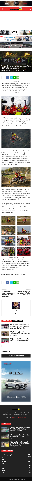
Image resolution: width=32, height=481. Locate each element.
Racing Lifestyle (15, 63)
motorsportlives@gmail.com (19, 417)
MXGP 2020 (17, 274)
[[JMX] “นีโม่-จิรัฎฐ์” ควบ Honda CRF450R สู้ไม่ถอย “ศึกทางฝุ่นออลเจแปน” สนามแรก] (5, 333)
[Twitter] (11, 77)
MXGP (11, 63)
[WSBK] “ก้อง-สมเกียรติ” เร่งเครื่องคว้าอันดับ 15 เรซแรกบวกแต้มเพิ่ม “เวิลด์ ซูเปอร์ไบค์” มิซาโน (19, 326)
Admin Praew (5, 70)
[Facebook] (7, 77)
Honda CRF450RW (9, 274)
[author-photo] (16, 308)
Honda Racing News (9, 49)
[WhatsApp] (17, 77)
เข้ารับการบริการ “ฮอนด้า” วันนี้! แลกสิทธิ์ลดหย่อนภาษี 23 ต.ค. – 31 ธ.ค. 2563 (8, 294)
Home (2, 49)
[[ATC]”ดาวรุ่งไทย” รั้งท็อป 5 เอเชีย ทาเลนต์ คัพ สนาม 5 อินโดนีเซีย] (5, 340)
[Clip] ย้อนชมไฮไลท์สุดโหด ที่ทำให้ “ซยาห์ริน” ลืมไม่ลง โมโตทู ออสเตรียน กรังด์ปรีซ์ (20, 429)
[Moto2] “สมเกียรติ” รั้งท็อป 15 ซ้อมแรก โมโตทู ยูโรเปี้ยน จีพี (24, 293)
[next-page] (5, 346)
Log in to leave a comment (16, 355)
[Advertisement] (16, 20)
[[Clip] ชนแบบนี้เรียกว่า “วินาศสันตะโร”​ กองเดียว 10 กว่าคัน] (5, 436)
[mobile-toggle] (2, 9)
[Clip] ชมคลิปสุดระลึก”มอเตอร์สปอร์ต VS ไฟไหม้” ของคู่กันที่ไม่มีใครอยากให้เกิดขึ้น (20, 443)
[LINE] (14, 77)
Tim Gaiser (23, 274)
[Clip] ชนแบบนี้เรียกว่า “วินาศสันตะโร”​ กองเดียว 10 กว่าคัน (20, 435)
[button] (30, 9)
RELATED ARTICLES (6, 320)
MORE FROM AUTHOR (17, 320)
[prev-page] (2, 346)
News (21, 63)
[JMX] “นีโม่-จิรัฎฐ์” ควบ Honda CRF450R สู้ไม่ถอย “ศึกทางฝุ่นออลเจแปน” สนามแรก (20, 333)
